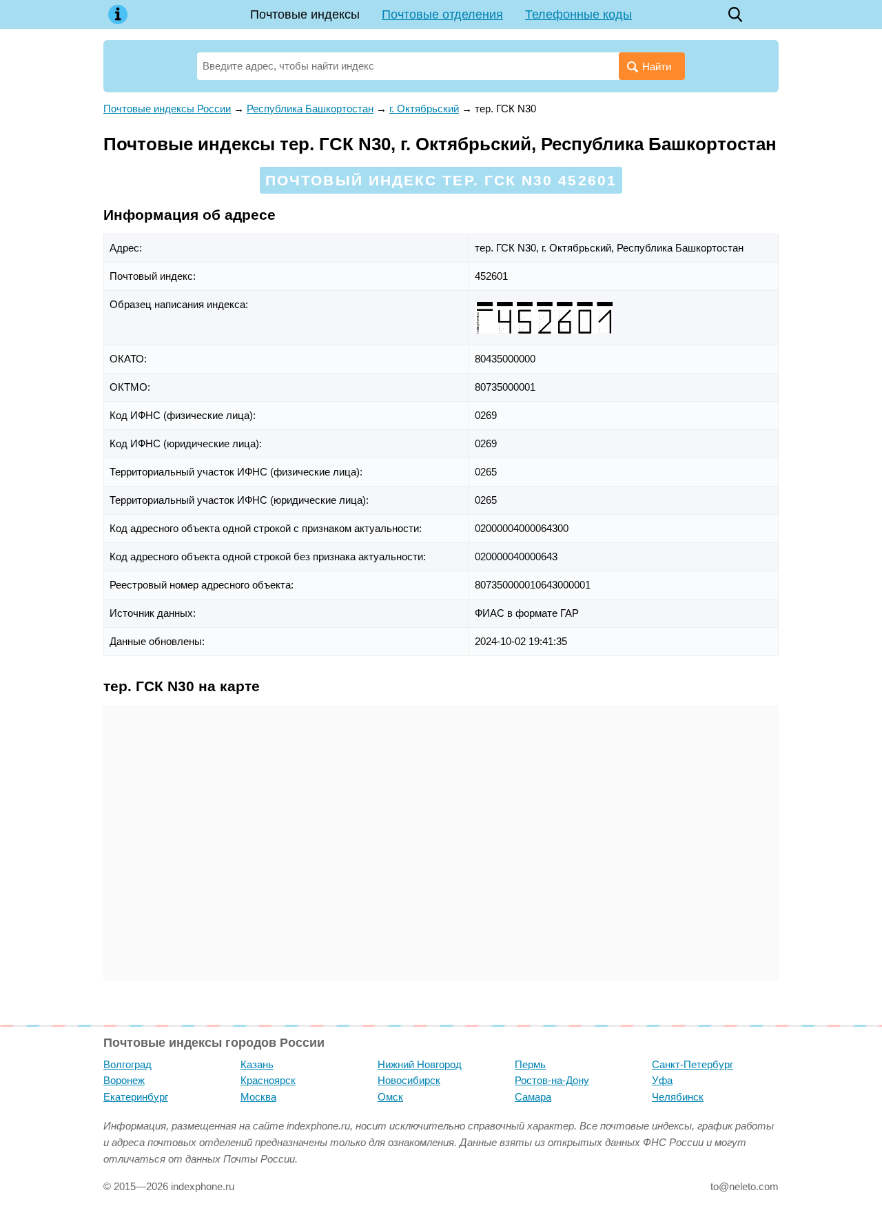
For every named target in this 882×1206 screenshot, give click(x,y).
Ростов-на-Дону (552, 1080)
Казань (257, 1064)
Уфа (662, 1080)
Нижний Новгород (420, 1064)
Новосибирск (409, 1080)
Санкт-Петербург (692, 1064)
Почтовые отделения (442, 14)
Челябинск (678, 1097)
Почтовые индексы (305, 14)
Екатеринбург (135, 1097)
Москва (258, 1097)
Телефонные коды (578, 14)
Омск (390, 1097)
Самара (533, 1097)
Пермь (530, 1064)
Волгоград (127, 1064)
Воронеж (124, 1080)
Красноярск (268, 1080)
